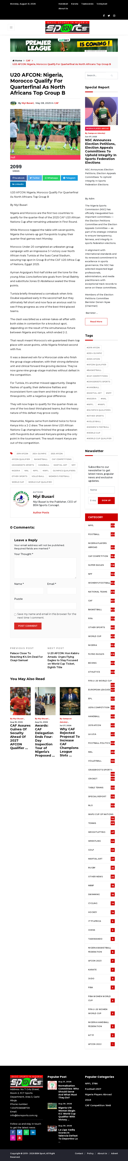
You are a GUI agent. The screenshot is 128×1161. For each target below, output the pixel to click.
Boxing (101, 663)
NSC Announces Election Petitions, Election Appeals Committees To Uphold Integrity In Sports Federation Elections (100, 151)
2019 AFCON (22, 454)
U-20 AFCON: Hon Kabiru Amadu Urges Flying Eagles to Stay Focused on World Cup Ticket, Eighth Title (63, 658)
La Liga (101, 734)
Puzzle (18, 598)
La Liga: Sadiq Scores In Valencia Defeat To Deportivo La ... (68, 1135)
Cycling (101, 903)
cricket (101, 778)
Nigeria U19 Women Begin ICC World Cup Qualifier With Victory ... (67, 1113)
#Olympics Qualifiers (99, 410)
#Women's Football (98, 427)
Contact (79, 1153)
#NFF (109, 393)
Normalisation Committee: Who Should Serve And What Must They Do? (68, 1091)
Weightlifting (101, 832)
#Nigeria (91, 399)
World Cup (18, 482)
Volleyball (102, 3)
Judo (100, 978)
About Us (63, 8)
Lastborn (69, 719)
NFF (74, 465)
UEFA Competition (101, 707)
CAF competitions (61, 459)
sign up (106, 500)
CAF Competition (102, 556)
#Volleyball (94, 421)
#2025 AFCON (93, 359)
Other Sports (19, 476)
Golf (101, 850)
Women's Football (59, 476)
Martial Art (60, 465)
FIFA (101, 618)
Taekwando (87, 3)
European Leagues (101, 689)
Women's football (101, 583)
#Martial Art (94, 393)
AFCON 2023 (100, 961)
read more (96, 321)
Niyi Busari (28, 103)
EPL (101, 698)
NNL (27, 471)
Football (102, 534)
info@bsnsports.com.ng (23, 1115)
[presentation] (93, 500)
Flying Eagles (101, 654)
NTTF (100, 1035)
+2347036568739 (20, 1108)
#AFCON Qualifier (96, 365)
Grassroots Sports (23, 465)
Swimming (101, 894)
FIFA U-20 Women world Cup (100, 1011)
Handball (63, 3)
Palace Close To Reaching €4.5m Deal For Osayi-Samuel (26, 654)
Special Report (101, 796)
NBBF (101, 885)
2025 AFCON (57, 454)
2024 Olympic (40, 454)
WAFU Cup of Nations (101, 816)
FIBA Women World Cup (100, 998)
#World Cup (93, 433)
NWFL (46, 471)
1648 (108, 1105)
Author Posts (41, 512)
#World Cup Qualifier (99, 438)
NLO (101, 805)
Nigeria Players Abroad (97, 129)
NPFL (35, 471)
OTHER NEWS (101, 876)
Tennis (101, 823)
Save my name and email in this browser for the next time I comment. (46, 616)
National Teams (101, 592)
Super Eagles (102, 565)
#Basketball (94, 370)
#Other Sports (95, 416)
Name (19, 583)
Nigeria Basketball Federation (100, 950)
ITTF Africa (100, 921)
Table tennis (101, 787)
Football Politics (101, 743)
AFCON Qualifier (21, 459)
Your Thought (23, 554)
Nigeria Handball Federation (100, 1024)
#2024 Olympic (94, 353)
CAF (56, 103)
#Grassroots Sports (98, 382)
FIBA (100, 987)
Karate (74, 3)
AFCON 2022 (100, 1044)
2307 (98, 1089)
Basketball (41, 459)
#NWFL (101, 404)
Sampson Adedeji (96, 133)
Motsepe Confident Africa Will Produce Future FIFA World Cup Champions (71, 737)
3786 (95, 1083)
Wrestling (101, 841)
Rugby (101, 867)
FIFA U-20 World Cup (101, 682)
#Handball (93, 387)
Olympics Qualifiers (64, 471)
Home (18, 60)
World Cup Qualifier (40, 482)
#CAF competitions (97, 376)
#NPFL (90, 404)
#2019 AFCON (93, 348)
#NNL (103, 399)
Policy (90, 1153)
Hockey (101, 912)
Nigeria (16, 471)
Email (51, 583)
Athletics (101, 672)
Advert (114, 1153)
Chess (100, 930)
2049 (88, 1100)
